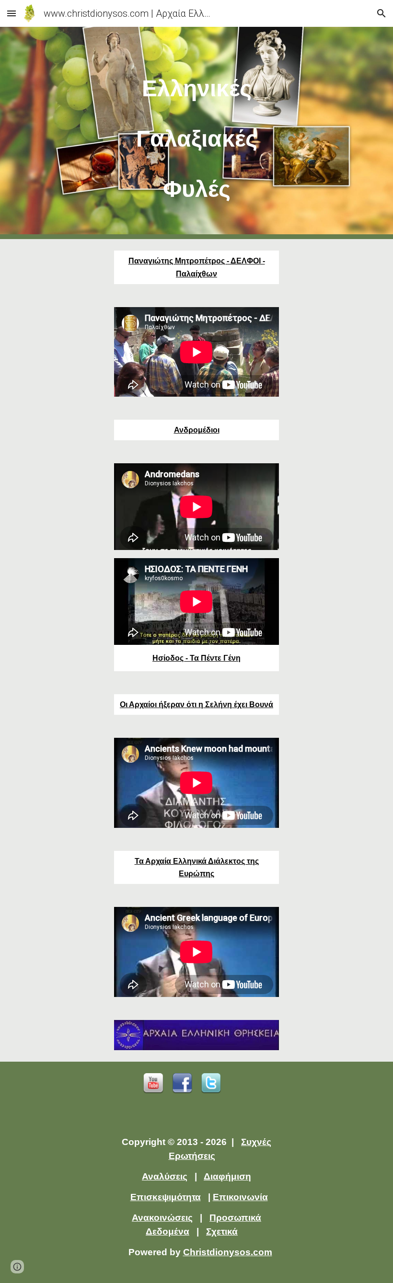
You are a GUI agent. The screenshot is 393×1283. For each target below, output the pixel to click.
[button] (11, 13)
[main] (196, 133)
